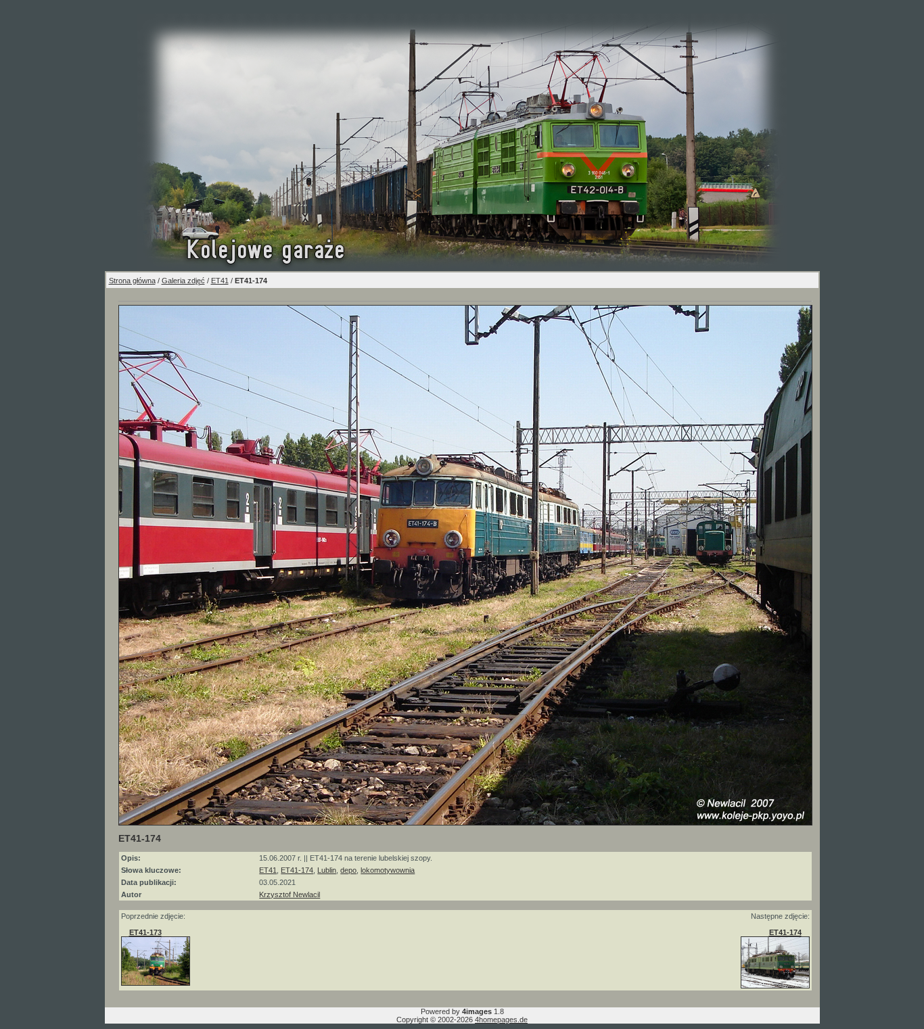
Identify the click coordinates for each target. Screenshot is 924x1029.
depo (348, 870)
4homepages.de (501, 1019)
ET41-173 (145, 932)
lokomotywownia (388, 870)
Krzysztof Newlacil (289, 894)
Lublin (326, 870)
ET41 (220, 281)
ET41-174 (297, 870)
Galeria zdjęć (183, 281)
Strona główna (132, 281)
